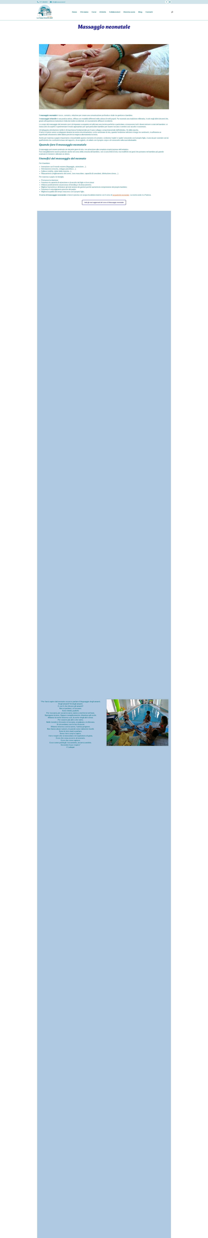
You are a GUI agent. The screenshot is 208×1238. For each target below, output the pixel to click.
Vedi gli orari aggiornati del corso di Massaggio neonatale (104, 202)
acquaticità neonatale (121, 195)
